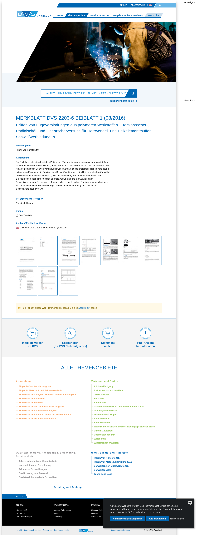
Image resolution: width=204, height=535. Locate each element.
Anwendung (23, 381)
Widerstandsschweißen (106, 443)
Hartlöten (99, 398)
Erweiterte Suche (99, 15)
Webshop (94, 513)
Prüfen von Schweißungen (33, 469)
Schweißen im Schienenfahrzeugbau (38, 410)
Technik (56, 513)
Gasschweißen (101, 394)
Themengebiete (76, 15)
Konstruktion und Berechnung (35, 465)
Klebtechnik (100, 402)
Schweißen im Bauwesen (32, 398)
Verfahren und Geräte (104, 381)
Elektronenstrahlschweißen (108, 390)
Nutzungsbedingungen (32, 530)
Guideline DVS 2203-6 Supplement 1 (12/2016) (43, 227)
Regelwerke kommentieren (128, 15)
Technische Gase (103, 474)
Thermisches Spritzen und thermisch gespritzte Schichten (124, 427)
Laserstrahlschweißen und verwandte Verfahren (119, 406)
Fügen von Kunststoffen (107, 458)
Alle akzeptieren (157, 519)
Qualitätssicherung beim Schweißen (38, 477)
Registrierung (138, 5)
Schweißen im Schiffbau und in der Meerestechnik (45, 414)
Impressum (58, 530)
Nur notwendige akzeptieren (127, 519)
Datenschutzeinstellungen (120, 530)
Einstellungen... (178, 519)
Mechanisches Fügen (105, 414)
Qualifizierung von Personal (33, 473)
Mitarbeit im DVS (61, 505)
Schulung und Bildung (68, 487)
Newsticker (154, 15)
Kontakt (123, 5)
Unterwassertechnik (104, 435)
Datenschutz (47, 530)
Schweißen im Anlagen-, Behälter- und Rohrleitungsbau (48, 394)
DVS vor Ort (20, 513)
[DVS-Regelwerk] (26, 14)
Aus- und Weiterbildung (62, 510)
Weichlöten (100, 439)
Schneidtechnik (102, 422)
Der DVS (19, 505)
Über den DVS (21, 510)
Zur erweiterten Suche (122, 101)
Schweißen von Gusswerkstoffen (111, 466)
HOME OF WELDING (99, 517)
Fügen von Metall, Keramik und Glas (113, 462)
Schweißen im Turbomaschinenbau (37, 418)
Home (59, 15)
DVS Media (95, 505)
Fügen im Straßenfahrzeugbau (35, 386)
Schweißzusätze (102, 470)
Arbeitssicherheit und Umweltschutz (38, 461)
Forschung (58, 517)
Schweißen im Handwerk (32, 402)
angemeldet (84, 308)
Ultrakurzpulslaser (103, 431)
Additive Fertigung (104, 386)
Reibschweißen (102, 418)
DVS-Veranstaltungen (24, 517)
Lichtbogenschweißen (105, 410)
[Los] (133, 93)
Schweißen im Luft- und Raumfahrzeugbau (41, 406)
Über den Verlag (97, 510)
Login (67, 530)
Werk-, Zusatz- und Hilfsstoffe (110, 453)
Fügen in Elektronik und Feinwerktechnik (40, 390)
